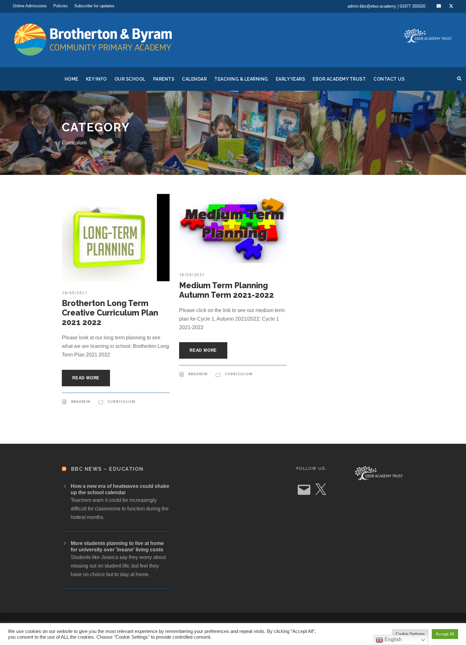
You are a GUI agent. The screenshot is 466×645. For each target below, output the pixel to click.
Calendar (194, 79)
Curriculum (121, 401)
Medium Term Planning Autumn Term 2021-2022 (226, 290)
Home (71, 79)
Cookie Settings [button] (410, 634)
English (392, 639)
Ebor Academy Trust (339, 79)
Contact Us (389, 79)
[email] (439, 6)
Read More (86, 378)
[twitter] (451, 6)
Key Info (96, 79)
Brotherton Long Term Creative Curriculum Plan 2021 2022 (110, 312)
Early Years (290, 79)
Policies (60, 5)
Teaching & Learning (241, 79)
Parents (164, 79)
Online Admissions (30, 5)
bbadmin (80, 401)
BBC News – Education (107, 469)
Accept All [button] (445, 634)
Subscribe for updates (94, 5)
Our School (130, 79)
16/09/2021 (74, 293)
